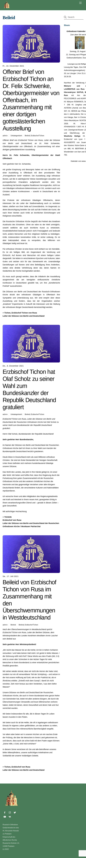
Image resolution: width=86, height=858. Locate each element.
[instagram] (10, 812)
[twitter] (15, 812)
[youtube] (5, 816)
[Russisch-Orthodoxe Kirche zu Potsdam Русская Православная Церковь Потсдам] (7, 8)
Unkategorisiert (16, 136)
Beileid (27, 136)
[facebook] (5, 812)
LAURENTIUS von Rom (74, 89)
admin (5, 136)
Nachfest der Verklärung (74, 83)
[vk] (10, 816)
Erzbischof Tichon (37, 136)
